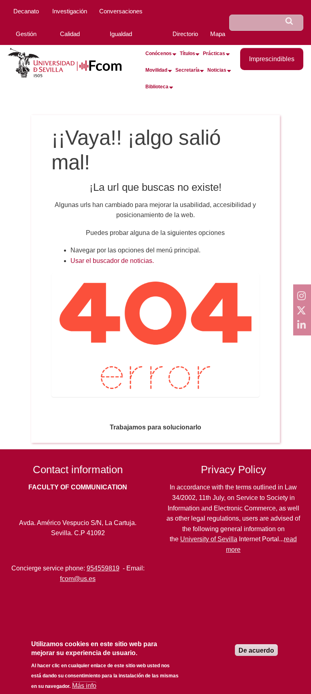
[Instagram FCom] (302, 295)
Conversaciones (121, 11)
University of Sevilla (208, 539)
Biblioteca (156, 86)
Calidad (70, 33)
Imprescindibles (271, 59)
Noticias (216, 70)
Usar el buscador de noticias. (112, 260)
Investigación (69, 11)
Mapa (217, 33)
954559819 (103, 568)
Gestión (26, 33)
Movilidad (156, 70)
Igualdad (121, 33)
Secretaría (187, 70)
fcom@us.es (78, 578)
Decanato (26, 11)
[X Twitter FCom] (302, 310)
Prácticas (214, 53)
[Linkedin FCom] (302, 324)
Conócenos (158, 53)
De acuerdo (256, 650)
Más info (84, 685)
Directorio (185, 33)
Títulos (187, 53)
